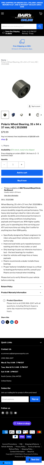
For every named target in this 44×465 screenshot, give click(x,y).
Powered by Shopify (22, 456)
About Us (30, 451)
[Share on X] (7, 322)
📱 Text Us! (33, 459)
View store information (11, 195)
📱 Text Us (6, 463)
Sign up (35, 399)
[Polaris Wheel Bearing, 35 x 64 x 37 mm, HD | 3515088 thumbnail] (5, 115)
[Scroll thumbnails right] (41, 115)
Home (3, 60)
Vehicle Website (7, 447)
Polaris (6, 146)
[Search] (39, 26)
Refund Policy (14, 449)
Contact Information (17, 451)
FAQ (20, 444)
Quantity (4, 159)
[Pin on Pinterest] (16, 322)
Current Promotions (9, 444)
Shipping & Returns (32, 444)
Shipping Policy (27, 449)
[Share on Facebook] (3, 322)
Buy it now (22, 180)
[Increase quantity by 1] (22, 165)
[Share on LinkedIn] (12, 322)
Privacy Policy (20, 447)
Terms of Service (34, 447)
